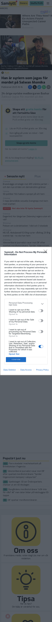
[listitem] (26, 304)
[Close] (46, 252)
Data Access (26, 370)
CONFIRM (16, 359)
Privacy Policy (42, 370)
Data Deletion (9, 370)
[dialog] (26, 311)
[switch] (41, 310)
